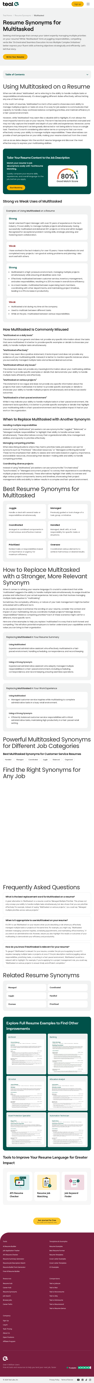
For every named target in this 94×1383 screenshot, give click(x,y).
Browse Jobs (7, 1300)
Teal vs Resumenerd (56, 1304)
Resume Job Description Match (14, 1263)
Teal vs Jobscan (54, 1283)
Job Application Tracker (11, 1250)
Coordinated (33, 760)
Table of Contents (15, 74)
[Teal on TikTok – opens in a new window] (86, 1380)
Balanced (56, 760)
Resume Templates (56, 1255)
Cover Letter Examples (57, 1259)
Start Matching (16, 187)
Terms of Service (67, 1380)
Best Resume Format (57, 1250)
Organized (69, 760)
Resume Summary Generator (13, 1259)
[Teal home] (11, 4)
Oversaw (12, 1004)
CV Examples (54, 1267)
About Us (6, 1333)
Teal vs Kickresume (56, 1300)
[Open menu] (88, 4)
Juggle (45, 760)
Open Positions (8, 1337)
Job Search (7, 1296)
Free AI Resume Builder (11, 1271)
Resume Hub (7, 1283)
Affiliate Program (9, 1341)
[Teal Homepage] (5, 1358)
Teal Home (7, 15)
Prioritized (54, 1004)
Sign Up (6, 1320)
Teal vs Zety (53, 1296)
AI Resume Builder (9, 1246)
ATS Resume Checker (10, 1255)
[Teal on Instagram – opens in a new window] (90, 1380)
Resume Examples (56, 1246)
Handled (8, 760)
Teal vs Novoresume (56, 1292)
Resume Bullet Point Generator (14, 1267)
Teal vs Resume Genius (57, 1308)
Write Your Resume (15, 57)
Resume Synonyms (23, 15)
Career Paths (7, 1304)
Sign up (77, 4)
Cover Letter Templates (57, 1263)
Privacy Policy (54, 1380)
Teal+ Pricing (7, 1329)
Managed (19, 760)
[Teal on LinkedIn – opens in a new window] (82, 1380)
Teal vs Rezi (53, 1287)
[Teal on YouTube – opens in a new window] (78, 1380)
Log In (5, 1325)
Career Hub (7, 1287)
